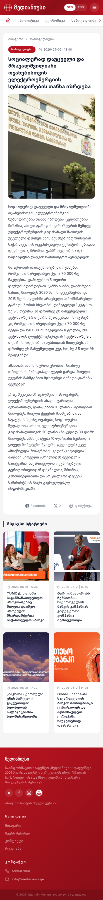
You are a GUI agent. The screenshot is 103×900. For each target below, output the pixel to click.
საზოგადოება (84, 20)
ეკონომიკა (55, 20)
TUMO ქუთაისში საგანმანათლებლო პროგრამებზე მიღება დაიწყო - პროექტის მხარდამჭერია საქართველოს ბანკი (25, 606)
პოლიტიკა (29, 20)
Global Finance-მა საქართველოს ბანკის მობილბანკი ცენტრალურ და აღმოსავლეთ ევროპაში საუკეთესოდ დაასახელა (75, 709)
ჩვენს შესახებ (17, 833)
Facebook (38, 506)
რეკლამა (13, 848)
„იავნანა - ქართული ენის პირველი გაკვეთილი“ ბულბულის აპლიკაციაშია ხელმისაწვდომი (25, 705)
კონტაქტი (14, 841)
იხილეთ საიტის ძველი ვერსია (31, 803)
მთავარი (15, 39)
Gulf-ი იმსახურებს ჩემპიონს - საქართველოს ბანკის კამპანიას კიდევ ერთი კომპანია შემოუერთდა (73, 606)
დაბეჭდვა (83, 506)
